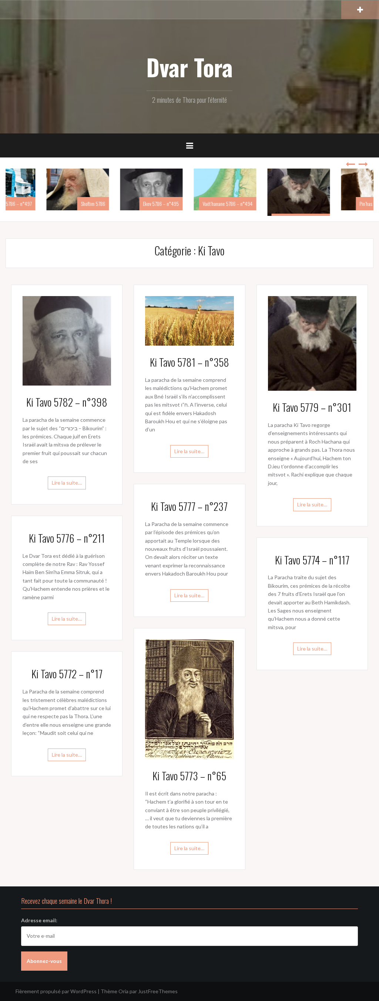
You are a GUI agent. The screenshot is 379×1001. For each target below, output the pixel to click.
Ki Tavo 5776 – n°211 (67, 538)
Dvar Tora (189, 67)
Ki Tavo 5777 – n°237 (189, 506)
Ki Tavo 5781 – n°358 (189, 362)
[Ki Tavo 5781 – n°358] (189, 320)
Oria (123, 991)
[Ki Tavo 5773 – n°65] (189, 699)
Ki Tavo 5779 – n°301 (312, 407)
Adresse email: (39, 920)
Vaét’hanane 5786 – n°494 (266, 203)
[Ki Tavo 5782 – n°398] (67, 340)
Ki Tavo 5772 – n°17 (67, 673)
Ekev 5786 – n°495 (199, 203)
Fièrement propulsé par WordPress (56, 991)
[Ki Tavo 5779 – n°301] (312, 343)
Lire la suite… (67, 482)
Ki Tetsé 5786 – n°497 (49, 203)
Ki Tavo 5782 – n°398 (66, 402)
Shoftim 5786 (131, 203)
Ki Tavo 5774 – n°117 (312, 559)
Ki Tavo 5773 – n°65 (189, 775)
